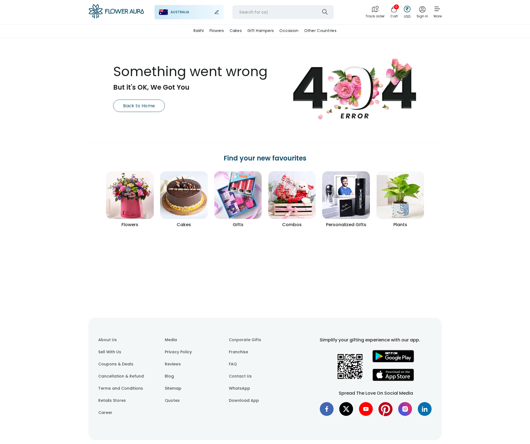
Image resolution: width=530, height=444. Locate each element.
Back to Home (139, 106)
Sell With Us (109, 352)
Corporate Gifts (245, 340)
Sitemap (173, 388)
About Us (107, 340)
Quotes (172, 400)
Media (171, 340)
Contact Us (240, 376)
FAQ (233, 364)
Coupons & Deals (115, 364)
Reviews (173, 364)
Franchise (238, 352)
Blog (169, 376)
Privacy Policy (178, 352)
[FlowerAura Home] (116, 12)
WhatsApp (239, 388)
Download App (244, 400)
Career (105, 412)
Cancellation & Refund (121, 376)
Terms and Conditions (120, 388)
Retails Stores (112, 400)
